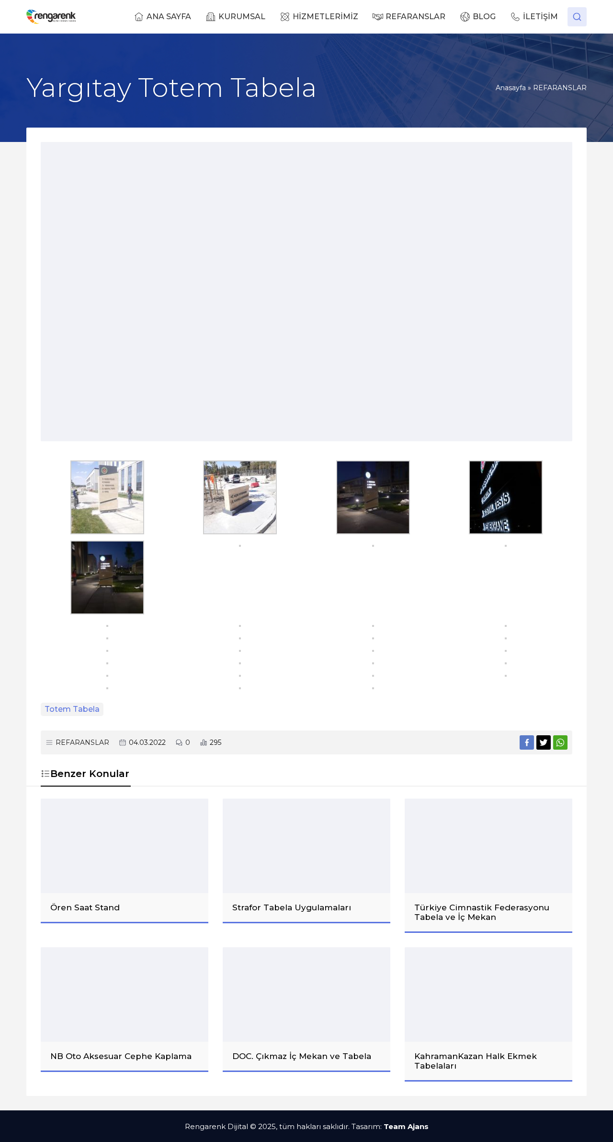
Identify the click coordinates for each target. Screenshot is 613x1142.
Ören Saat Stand (85, 907)
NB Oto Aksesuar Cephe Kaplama (121, 1056)
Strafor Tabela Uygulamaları (291, 907)
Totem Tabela (72, 709)
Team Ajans (406, 1126)
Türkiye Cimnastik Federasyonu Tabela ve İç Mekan (481, 912)
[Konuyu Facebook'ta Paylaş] (527, 742)
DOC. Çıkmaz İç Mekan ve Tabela (301, 1056)
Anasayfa (511, 87)
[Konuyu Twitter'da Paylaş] (543, 742)
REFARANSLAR (560, 87)
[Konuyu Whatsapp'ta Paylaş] (560, 742)
